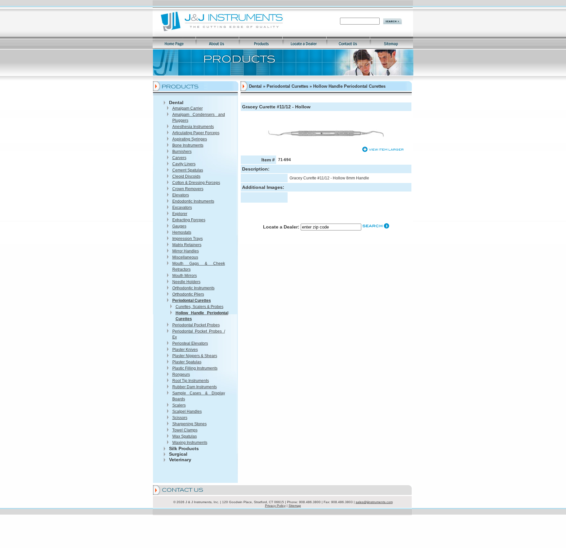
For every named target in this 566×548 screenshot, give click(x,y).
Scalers (179, 405)
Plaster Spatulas (186, 362)
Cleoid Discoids (186, 176)
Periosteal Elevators (190, 343)
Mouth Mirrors (184, 275)
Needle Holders (186, 282)
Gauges (179, 226)
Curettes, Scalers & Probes (199, 306)
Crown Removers (187, 189)
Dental (176, 102)
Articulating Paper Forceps (195, 133)
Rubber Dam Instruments (194, 387)
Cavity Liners (184, 164)
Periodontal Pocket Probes (196, 325)
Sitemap (295, 505)
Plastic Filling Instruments (194, 368)
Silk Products (184, 448)
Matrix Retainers (186, 245)
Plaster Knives (185, 349)
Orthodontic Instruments (193, 288)
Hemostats (181, 232)
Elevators (180, 195)
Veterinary (180, 459)
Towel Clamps (185, 430)
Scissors (179, 417)
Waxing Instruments (189, 442)
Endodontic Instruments (193, 201)
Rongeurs (181, 374)
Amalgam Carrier (187, 108)
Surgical (178, 454)
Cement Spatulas (187, 170)
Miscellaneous (185, 257)
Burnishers (182, 151)
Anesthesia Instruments (193, 126)
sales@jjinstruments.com (374, 502)
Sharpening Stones (189, 424)
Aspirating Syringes (189, 139)
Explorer (179, 213)
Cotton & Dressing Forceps (196, 182)
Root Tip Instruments (190, 380)
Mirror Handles (185, 251)
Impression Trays (187, 238)
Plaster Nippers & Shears (194, 356)
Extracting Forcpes (188, 220)
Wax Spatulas (184, 436)
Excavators (182, 207)
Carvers (179, 157)
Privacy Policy (275, 505)
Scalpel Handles (187, 411)
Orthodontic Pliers (188, 294)
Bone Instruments (187, 145)
